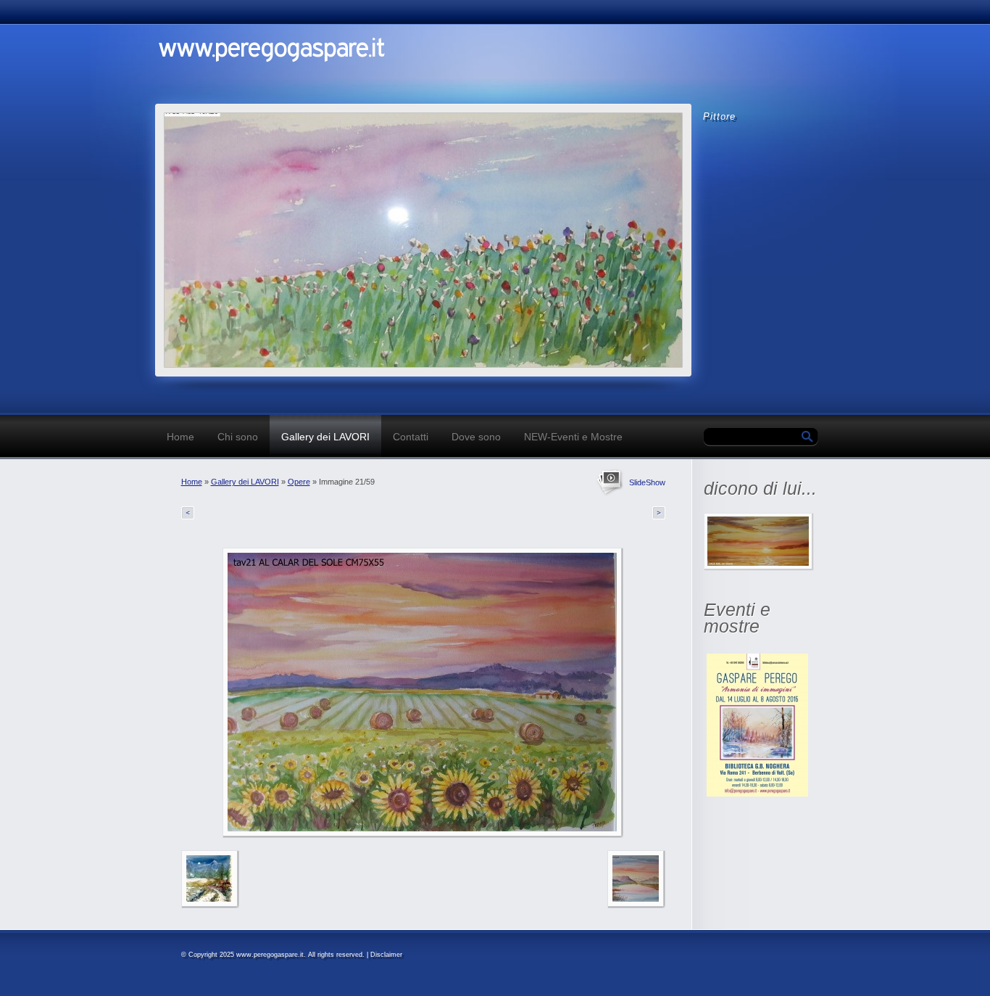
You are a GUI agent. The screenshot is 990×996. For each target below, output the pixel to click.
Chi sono (237, 437)
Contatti (410, 437)
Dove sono (476, 437)
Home (180, 437)
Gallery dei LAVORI (325, 437)
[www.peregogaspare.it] (358, 59)
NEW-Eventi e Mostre (573, 437)
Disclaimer (386, 954)
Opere (299, 481)
